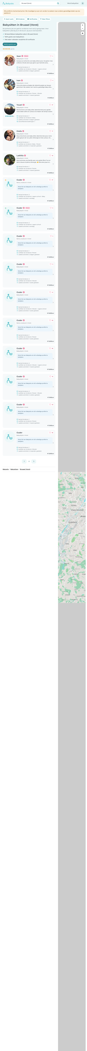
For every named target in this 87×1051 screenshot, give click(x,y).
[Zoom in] (82, 25)
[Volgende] (33, 461)
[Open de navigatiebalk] (82, 3)
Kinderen (21, 19)
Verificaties (33, 19)
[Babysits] (8, 3)
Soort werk (9, 19)
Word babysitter (73, 3)
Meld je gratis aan (10, 44)
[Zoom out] (82, 28)
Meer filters (46, 19)
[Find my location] (82, 33)
